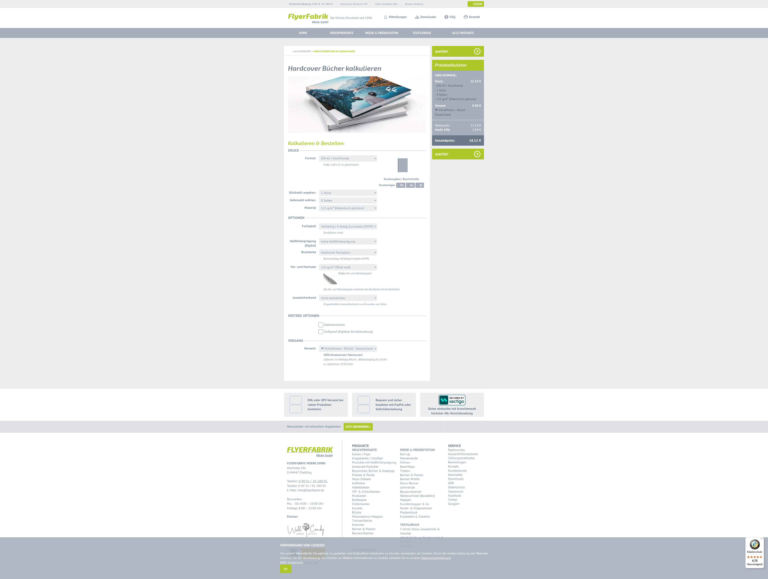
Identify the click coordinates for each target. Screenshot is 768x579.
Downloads (428, 17)
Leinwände (407, 487)
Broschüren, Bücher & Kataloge (373, 471)
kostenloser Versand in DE (353, 3)
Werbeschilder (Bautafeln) (417, 496)
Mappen (405, 500)
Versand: (310, 348)
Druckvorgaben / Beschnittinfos (401, 179)
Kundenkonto (457, 471)
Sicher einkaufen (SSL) (386, 3)
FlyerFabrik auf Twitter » (462, 427)
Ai (411, 185)
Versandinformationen (463, 454)
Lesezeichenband (304, 297)
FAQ (452, 17)
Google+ (454, 504)
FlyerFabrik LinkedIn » (471, 427)
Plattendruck (408, 512)
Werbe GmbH (308, 19)
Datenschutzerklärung (436, 558)
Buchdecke (308, 252)
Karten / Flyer (361, 454)
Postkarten (359, 496)
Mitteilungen (398, 17)
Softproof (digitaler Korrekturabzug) (348, 331)
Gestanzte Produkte (365, 467)
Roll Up (405, 454)
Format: (310, 158)
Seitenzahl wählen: (303, 200)
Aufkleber (358, 483)
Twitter (452, 499)
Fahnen (405, 462)
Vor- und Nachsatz (303, 267)
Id (421, 185)
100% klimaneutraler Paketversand (342, 355)
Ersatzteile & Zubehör (415, 516)
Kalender (358, 525)
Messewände (409, 458)
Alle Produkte (463, 33)
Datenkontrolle (334, 325)
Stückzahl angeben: (302, 192)
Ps (401, 185)
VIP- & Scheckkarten (366, 491)
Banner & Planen (363, 529)
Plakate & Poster (363, 475)
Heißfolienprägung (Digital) (303, 243)
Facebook (454, 495)
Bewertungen (457, 462)
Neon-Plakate (361, 479)
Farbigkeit (309, 226)
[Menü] (761, 539)
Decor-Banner (409, 483)
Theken (405, 471)
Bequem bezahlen (414, 3)
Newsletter (455, 475)
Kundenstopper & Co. (414, 504)
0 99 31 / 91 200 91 (313, 481)
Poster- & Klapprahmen (416, 508)
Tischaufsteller (362, 520)
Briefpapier (359, 500)
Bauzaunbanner (362, 533)
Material (310, 208)
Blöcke (356, 512)
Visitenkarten (361, 504)
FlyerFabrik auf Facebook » (452, 427)
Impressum (455, 491)
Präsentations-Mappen (367, 516)
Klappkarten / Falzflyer (367, 458)
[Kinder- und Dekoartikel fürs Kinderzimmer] (306, 537)
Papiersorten (456, 450)
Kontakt (474, 17)
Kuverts (357, 508)
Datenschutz (456, 487)
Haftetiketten (361, 487)
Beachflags (407, 467)
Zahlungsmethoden (461, 458)
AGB (451, 483)
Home (303, 33)
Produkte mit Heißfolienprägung (374, 462)
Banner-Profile (410, 479)
